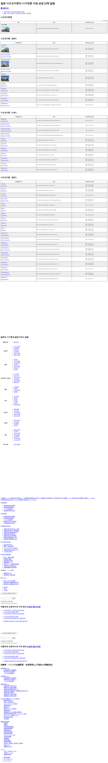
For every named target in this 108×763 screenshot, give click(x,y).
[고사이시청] (4, 155)
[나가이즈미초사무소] (5, 274)
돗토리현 (16, 409)
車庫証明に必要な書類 (10, 687)
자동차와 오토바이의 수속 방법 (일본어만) (15, 621)
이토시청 (3, 203)
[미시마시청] (4, 195)
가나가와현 (17, 361)
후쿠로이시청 (3, 148)
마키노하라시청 (4, 93)
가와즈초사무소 (4, 242)
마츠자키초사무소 (4, 252)
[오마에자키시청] (4, 160)
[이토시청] (3, 205)
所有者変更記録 (8, 717)
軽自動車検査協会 (9, 726)
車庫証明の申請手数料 (10, 535)
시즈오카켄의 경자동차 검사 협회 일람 (14, 618)
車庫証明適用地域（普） (11, 537)
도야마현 (16, 379)
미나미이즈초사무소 (5, 247)
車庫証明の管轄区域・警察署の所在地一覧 (16, 691)
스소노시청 (3, 223)
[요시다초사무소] (4, 100)
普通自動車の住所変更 (10, 678)
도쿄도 (16, 359)
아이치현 (16, 387)
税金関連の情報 (8, 560)
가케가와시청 (3, 143)
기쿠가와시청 (3, 163)
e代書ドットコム (8, 753)
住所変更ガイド (5, 676)
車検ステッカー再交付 (10, 708)
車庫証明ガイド (5, 684)
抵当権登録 (7, 710)
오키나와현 (17, 444)
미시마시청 (3, 193)
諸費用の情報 (7, 559)
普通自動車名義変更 (9, 505)
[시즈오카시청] (5, 52)
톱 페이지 (5, 8)
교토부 (16, 399)
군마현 (16, 369)
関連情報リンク (8, 562)
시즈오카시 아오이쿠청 (5, 54)
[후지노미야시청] (4, 200)
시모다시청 (3, 218)
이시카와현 (17, 380)
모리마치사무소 (4, 168)
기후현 (16, 388)
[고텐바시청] (4, 215)
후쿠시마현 (17, 355)
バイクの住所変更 (9, 681)
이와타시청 (3, 138)
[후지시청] (3, 210)
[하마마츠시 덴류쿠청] (5, 135)
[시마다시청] (5, 81)
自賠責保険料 (7, 736)
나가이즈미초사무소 (5, 272)
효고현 (16, 398)
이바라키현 (17, 366)
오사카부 (16, 396)
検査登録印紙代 (8, 733)
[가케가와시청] (4, 145)
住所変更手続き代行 (9, 523)
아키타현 (16, 351)
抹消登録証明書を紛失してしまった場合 (15, 713)
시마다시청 (3, 74)
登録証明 (6, 707)
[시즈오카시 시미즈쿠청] (6, 71)
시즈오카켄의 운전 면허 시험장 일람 (14, 613)
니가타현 (16, 374)
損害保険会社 (7, 730)
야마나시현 (17, 377)
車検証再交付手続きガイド (11, 550)
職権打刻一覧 (7, 573)
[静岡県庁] (5, 31)
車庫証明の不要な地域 (10, 694)
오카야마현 (17, 412)
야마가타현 (17, 353)
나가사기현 (17, 433)
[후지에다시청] (4, 90)
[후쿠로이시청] (4, 150)
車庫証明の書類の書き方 (11, 532)
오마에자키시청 (4, 158)
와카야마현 (17, 404)
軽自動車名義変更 (9, 507)
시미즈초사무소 (4, 267)
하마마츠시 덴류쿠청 (5, 133)
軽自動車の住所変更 (9, 679)
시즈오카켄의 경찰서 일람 (11, 612)
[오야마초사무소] (4, 279)
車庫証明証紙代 (8, 731)
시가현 (16, 401)
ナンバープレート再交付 (11, 548)
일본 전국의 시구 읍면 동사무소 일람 (14, 11)
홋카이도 (16, 342)
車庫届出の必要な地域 (10, 696)
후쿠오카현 (17, 430)
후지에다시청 (3, 88)
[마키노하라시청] (4, 95)
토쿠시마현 (17, 420)
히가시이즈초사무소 (5, 237)
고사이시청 (3, 153)
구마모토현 (17, 435)
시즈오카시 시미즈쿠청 (5, 69)
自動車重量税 (7, 741)
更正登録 (6, 718)
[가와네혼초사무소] (5, 105)
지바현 (16, 364)
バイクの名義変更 (9, 673)
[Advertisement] (14, 296)
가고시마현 (17, 440)
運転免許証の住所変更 (10, 521)
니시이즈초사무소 (4, 257)
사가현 (16, 431)
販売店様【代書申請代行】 (11, 584)
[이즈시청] (3, 230)
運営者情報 (7, 757)
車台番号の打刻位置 (9, 575)
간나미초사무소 (4, 262)
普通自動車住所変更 (9, 516)
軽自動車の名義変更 (9, 671)
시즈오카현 (17, 390)
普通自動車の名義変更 (10, 670)
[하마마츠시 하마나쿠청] (6, 130)
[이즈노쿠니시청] (4, 235)
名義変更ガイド (5, 668)
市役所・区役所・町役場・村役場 (13, 743)
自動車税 (6, 738)
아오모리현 (17, 346)
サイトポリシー (8, 759)
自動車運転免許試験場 (10, 567)
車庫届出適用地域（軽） (11, 539)
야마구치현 (17, 416)
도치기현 (16, 368)
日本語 (6, 590)
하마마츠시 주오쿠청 (5, 123)
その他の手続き (8, 551)
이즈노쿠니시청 (4, 233)
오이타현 (16, 436)
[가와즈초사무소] (4, 244)
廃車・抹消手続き (9, 546)
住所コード (7, 745)
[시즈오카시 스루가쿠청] (5, 66)
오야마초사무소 (4, 277)
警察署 (6, 725)
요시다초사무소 (4, 98)
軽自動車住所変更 (9, 518)
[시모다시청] (4, 220)
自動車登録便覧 (5, 721)
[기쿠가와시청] (4, 165)
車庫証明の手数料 (9, 692)
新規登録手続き (8, 545)
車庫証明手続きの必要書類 (11, 530)
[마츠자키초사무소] (5, 254)
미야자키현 (17, 438)
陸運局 (6, 723)
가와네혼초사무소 (4, 103)
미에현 (16, 392)
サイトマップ (7, 760)
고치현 (16, 425)
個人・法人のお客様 (9, 580)
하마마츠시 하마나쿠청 (5, 128)
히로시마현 (17, 414)
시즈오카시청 (3, 45)
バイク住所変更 (8, 520)
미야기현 (16, 350)
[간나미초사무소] (4, 264)
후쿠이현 (16, 382)
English (6, 587)
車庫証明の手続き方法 (10, 686)
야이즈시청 (3, 83)
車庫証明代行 (7, 754)
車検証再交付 (7, 705)
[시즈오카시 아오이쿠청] (6, 56)
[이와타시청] (4, 140)
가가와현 (16, 422)
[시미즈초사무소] (4, 269)
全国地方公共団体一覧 (10, 565)
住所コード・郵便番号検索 (11, 564)
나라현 (16, 403)
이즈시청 (3, 228)
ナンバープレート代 (9, 735)
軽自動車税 (7, 740)
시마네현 (16, 411)
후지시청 (3, 208)
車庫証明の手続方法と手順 (11, 529)
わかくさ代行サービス (10, 751)
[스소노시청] (4, 225)
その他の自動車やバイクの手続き (10, 698)
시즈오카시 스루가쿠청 (5, 59)
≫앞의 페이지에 (33, 607)
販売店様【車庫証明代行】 (11, 582)
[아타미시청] (4, 190)
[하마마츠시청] (4, 121)
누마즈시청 (3, 183)
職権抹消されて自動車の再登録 (13, 712)
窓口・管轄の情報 (9, 557)
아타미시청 (3, 188)
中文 (5, 588)
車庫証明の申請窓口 (9, 534)
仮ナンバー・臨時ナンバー (11, 715)
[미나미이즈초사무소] (5, 249)
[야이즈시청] (4, 85)
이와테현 (16, 348)
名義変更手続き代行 (9, 510)
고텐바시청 (3, 213)
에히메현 (16, 423)
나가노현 (16, 375)
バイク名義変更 (8, 509)
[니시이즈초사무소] (5, 259)
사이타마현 (17, 363)
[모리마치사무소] (4, 170)
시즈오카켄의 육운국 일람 (11, 616)
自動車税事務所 (8, 728)
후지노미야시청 (4, 198)
